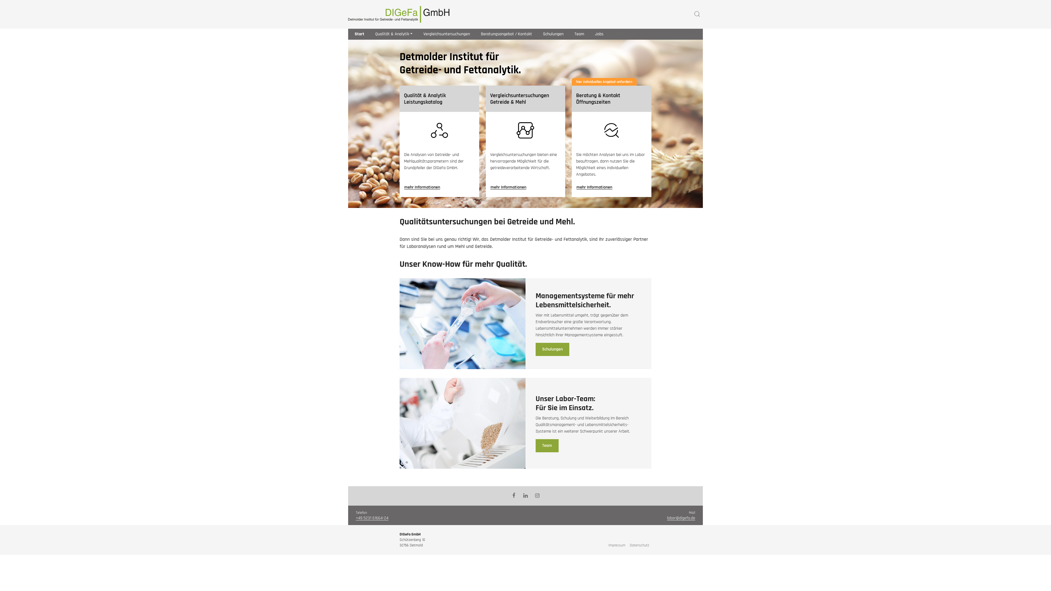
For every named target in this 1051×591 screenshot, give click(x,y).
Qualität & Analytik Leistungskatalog (425, 99)
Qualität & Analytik (392, 34)
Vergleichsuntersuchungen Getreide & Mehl (519, 99)
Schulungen (553, 34)
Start (359, 34)
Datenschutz (639, 545)
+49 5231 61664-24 (372, 518)
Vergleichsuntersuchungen (446, 34)
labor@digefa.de (681, 518)
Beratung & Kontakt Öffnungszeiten (598, 99)
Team (579, 34)
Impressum (616, 545)
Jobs (599, 34)
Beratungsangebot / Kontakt (506, 34)
